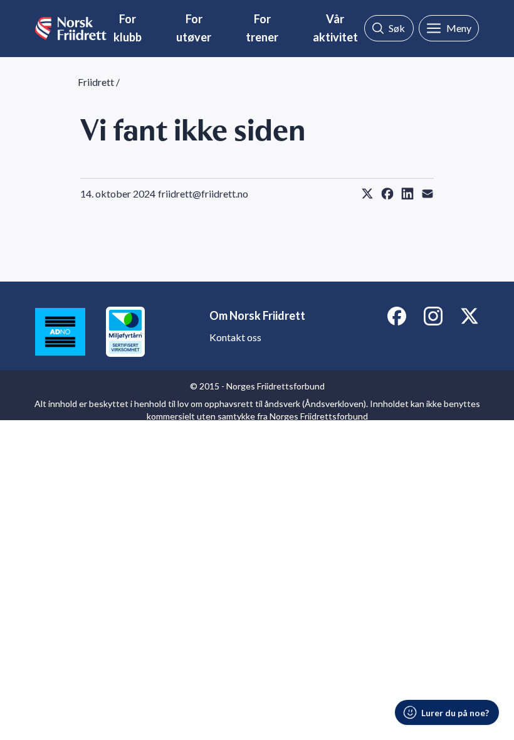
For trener (262, 28)
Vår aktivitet (335, 28)
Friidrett (96, 82)
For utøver (193, 28)
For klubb (127, 28)
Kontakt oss (235, 337)
